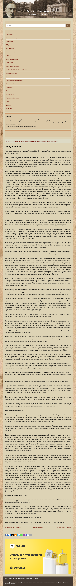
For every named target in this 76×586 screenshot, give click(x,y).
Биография (9, 41)
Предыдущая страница (13, 527)
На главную (9, 34)
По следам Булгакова (12, 84)
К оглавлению (38, 527)
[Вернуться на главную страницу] (38, 9)
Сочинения (9, 62)
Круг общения (10, 48)
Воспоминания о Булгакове (14, 80)
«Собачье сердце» (11, 73)
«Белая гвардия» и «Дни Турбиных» (16, 69)
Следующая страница (63, 527)
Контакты (9, 108)
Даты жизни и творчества (13, 38)
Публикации (9, 87)
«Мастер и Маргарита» (13, 66)
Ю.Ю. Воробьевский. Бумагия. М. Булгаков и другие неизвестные (36, 141)
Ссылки (8, 105)
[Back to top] (72, 581)
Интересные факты (12, 52)
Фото (7, 91)
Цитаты (8, 55)
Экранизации (10, 94)
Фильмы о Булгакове (12, 59)
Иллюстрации (10, 77)
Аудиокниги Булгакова (12, 98)
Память (8, 101)
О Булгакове (9, 45)
